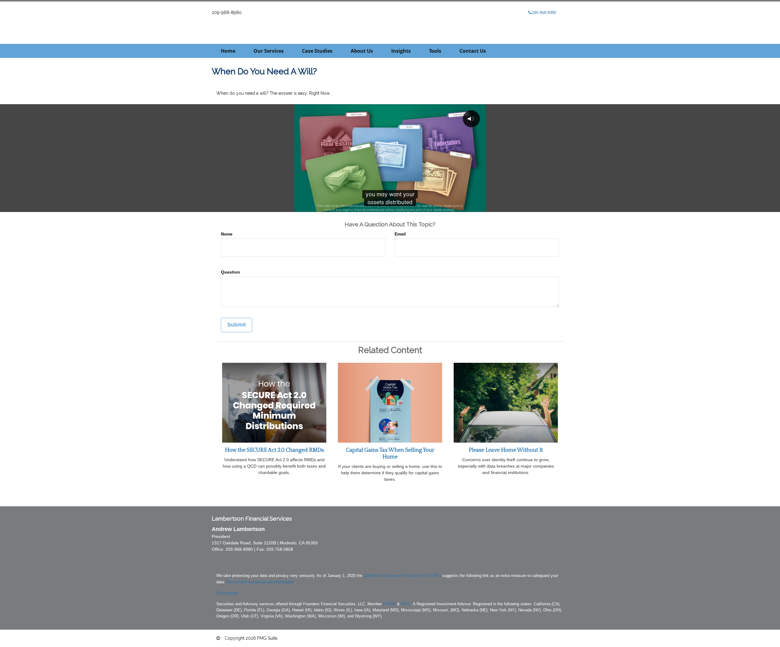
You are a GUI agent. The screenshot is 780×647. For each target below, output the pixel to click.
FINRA (389, 603)
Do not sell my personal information (260, 581)
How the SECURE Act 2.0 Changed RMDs (274, 450)
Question (230, 272)
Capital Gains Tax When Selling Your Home (390, 453)
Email (400, 234)
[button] (268, 51)
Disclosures (227, 592)
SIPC (406, 603)
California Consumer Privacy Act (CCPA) (402, 575)
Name (226, 234)
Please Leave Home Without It (506, 450)
